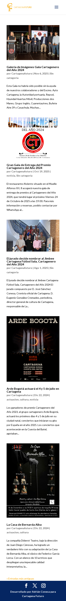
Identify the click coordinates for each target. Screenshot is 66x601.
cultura (24, 399)
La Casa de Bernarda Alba (24, 524)
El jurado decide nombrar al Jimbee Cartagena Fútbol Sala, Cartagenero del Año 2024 (31, 261)
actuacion (13, 399)
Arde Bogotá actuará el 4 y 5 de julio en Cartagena (33, 390)
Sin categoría (24, 175)
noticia (11, 175)
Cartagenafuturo (21, 73)
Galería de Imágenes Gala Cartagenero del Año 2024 (33, 68)
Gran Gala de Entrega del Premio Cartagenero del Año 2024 (29, 166)
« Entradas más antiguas (20, 578)
